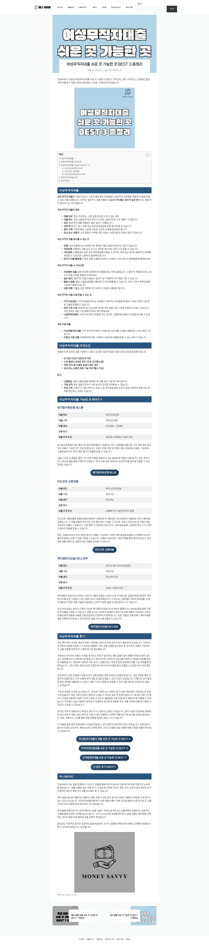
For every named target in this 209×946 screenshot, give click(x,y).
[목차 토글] (146, 155)
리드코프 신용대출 (72, 171)
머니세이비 (65, 181)
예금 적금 (129, 7)
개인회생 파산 (116, 7)
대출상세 (71, 7)
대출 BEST (83, 7)
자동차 (94, 7)
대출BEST (90, 939)
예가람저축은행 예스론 (73, 168)
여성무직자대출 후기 (69, 177)
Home (60, 7)
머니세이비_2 (115, 70)
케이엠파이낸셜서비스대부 (75, 174)
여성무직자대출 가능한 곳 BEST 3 (75, 165)
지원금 (104, 7)
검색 (140, 4)
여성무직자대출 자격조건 (71, 162)
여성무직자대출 (66, 158)
